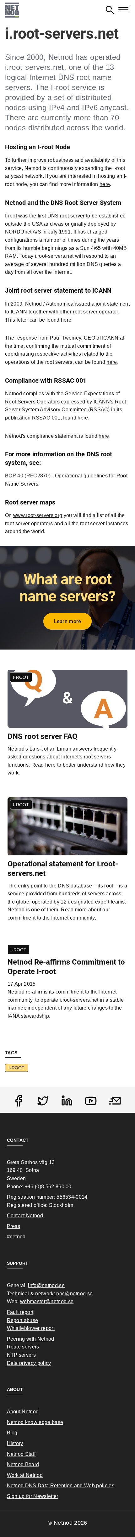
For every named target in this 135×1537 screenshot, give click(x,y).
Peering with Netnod (30, 1339)
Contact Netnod (25, 1215)
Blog (12, 1432)
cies (109, 1485)
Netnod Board (23, 1464)
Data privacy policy (29, 1363)
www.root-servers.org (37, 515)
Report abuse (22, 1320)
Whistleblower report (31, 1328)
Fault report (20, 1312)
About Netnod (23, 1411)
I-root (16, 1067)
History (15, 1443)
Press (13, 1226)
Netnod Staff (21, 1454)
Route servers (23, 1346)
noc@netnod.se (74, 1293)
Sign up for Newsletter (32, 1496)
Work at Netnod (25, 1475)
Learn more (67, 621)
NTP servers (21, 1355)
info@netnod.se (46, 1285)
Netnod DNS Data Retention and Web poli (56, 1485)
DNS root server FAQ (43, 736)
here (66, 320)
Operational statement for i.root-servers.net (63, 868)
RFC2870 (37, 475)
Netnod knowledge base (35, 1422)
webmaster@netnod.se (46, 1301)
